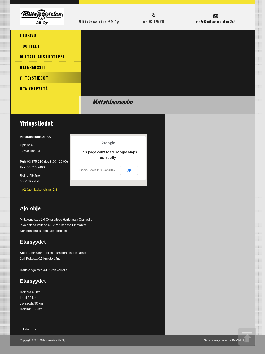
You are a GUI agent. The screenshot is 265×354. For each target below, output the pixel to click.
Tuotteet (30, 46)
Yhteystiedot (34, 78)
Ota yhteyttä (34, 88)
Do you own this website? (97, 170)
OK (129, 170)
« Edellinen (29, 329)
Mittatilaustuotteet (42, 56)
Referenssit (33, 67)
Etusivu (28, 35)
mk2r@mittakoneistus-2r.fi (215, 21)
